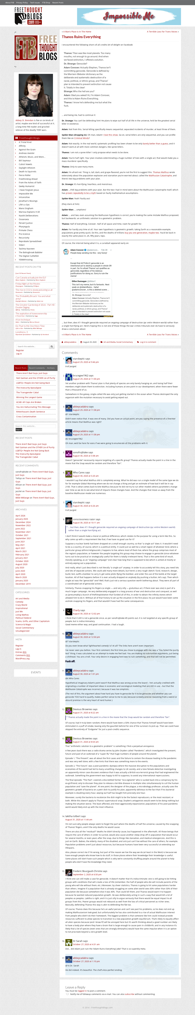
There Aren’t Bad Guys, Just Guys (31, 444)
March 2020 (21, 577)
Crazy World (21, 605)
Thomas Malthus (161, 172)
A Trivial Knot (25, 142)
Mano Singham (26, 208)
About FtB (9, 2)
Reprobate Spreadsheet (30, 241)
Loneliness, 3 (22, 332)
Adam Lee (40, 301)
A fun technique (23, 319)
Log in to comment (148, 342)
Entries (21, 652)
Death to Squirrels (27, 171)
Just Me (19, 611)
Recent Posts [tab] (21, 368)
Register (20, 350)
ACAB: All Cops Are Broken (28, 402)
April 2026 (20, 515)
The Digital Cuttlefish (29, 256)
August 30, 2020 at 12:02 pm (86, 613)
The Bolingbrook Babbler (31, 252)
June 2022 (20, 528)
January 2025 (22, 519)
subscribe (129, 994)
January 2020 (22, 580)
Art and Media (22, 598)
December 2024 (23, 522)
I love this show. (110, 134)
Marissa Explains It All (29, 212)
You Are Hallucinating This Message (33, 407)
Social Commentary (25, 627)
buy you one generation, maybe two (142, 232)
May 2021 (20, 545)
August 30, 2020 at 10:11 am (86, 522)
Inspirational (22, 608)
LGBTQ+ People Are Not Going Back (33, 382)
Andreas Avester (27, 153)
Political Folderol (23, 618)
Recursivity (24, 237)
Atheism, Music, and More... (32, 156)
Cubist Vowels (25, 164)
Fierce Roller (25, 175)
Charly (32, 310)
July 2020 (20, 567)
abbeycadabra (80, 406)
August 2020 (21, 564)
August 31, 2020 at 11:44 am (78, 819)
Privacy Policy (22, 2)
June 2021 (20, 541)
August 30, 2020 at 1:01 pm (86, 674)
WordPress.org (23, 658)
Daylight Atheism (27, 167)
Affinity (22, 145)
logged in (82, 990)
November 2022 (23, 525)
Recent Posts (57, 2)
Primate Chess (26, 230)
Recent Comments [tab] (37, 368)
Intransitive (24, 197)
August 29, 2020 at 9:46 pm (86, 362)
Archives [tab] (51, 368)
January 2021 (22, 557)
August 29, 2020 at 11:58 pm (86, 410)
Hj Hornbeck (45, 334)
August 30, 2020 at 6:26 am (86, 505)
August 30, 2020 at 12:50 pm (86, 637)
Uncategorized (22, 631)
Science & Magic (23, 624)
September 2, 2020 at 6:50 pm (87, 874)
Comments (23, 655)
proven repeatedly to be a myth (81, 193)
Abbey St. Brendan (24, 120)
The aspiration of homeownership (31, 313)
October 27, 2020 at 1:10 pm (86, 961)
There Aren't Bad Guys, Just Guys (32, 373)
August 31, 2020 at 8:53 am (86, 741)
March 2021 (21, 551)
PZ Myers (36, 286)
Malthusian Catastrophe (160, 175)
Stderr (22, 245)
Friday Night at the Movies (28, 283)
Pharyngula (24, 226)
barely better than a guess (155, 143)
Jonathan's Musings (28, 201)
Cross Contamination (26, 416)
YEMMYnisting (26, 259)
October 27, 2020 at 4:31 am (86, 944)
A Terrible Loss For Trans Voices (162, 31)
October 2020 (22, 561)
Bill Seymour (25, 160)
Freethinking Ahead (28, 179)
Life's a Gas (24, 204)
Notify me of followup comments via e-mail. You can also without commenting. (112, 994)
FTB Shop (46, 2)
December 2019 (23, 583)
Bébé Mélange (37, 328)
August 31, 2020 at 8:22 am (86, 712)
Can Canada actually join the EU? (31, 277)
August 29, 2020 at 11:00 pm (86, 379)
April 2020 (20, 574)
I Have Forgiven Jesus (29, 190)
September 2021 (23, 538)
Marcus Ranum (34, 322)
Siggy (36, 316)
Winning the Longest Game (29, 397)
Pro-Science (24, 234)
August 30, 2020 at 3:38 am (86, 455)
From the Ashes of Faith (30, 182)
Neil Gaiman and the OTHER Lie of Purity (35, 378)
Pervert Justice (26, 223)
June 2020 (20, 570)
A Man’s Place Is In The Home (77, 31)
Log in (19, 353)
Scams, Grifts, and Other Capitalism (33, 621)
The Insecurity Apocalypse (28, 387)
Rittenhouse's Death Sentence (30, 411)
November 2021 (23, 532)
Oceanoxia (24, 219)
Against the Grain (27, 149)
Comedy (19, 601)
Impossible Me (26, 193)
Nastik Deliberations (28, 215)
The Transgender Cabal (27, 392)
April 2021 (20, 548)
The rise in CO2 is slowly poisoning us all (34, 290)
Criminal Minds (81, 138)
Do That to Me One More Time (30, 326)
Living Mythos (22, 614)
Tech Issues (35, 2)
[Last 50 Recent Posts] (23, 273)
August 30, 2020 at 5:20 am (86, 475)
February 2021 (22, 554)
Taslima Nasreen (27, 248)
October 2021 (22, 535)
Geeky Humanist (26, 186)
